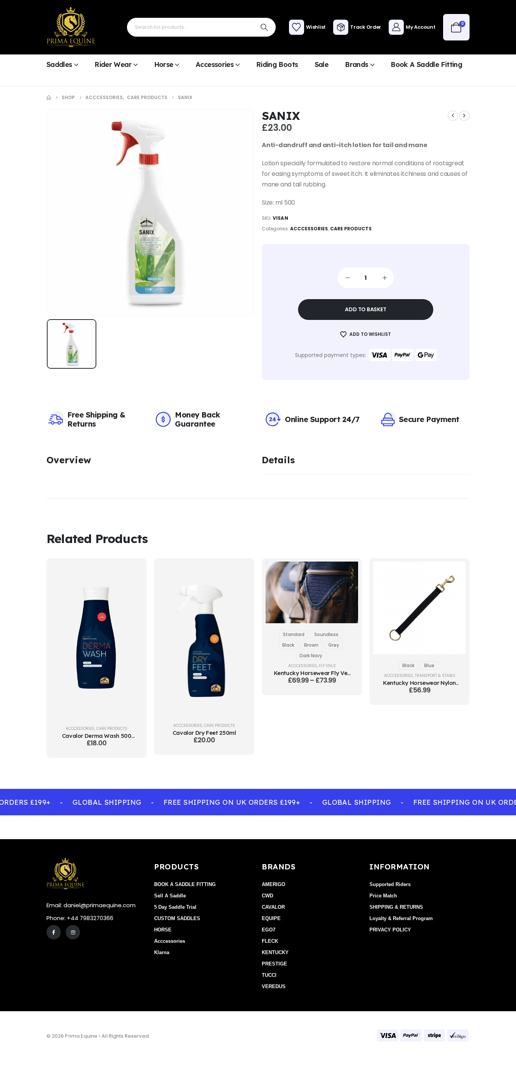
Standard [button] (293, 634)
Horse (163, 64)
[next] (464, 115)
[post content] (96, 640)
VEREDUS (274, 986)
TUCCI (269, 975)
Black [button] (288, 645)
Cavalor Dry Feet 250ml (204, 732)
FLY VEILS (327, 666)
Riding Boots (277, 64)
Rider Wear (112, 64)
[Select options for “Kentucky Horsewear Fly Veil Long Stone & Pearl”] (346, 572)
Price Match (383, 896)
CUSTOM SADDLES (177, 918)
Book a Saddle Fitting (426, 64)
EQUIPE (271, 918)
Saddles (59, 64)
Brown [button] (311, 645)
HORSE (162, 930)
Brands (356, 64)
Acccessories (309, 228)
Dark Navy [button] (311, 655)
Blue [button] (429, 665)
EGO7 (268, 930)
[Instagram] (73, 932)
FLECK (270, 941)
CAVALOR (273, 907)
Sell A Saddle (170, 896)
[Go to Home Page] (48, 97)
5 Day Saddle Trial (175, 907)
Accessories (214, 64)
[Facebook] (53, 932)
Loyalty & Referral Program (401, 918)
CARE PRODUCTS (351, 228)
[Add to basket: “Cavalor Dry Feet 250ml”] (239, 572)
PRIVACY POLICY (390, 930)
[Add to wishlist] (131, 592)
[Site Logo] (71, 27)
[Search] (264, 27)
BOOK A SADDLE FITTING (185, 884)
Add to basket (365, 309)
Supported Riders (390, 884)
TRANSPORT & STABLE (435, 675)
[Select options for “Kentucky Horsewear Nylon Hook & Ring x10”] (454, 572)
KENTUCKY (275, 952)
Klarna (161, 952)
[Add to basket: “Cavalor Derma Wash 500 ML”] (131, 572)
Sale (321, 64)
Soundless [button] (326, 634)
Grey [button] (333, 645)
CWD (267, 896)
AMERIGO (273, 884)
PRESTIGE (274, 964)
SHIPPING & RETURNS (396, 907)
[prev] (453, 115)
